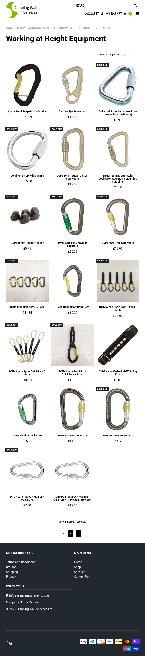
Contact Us (81, 576)
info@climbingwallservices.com (30, 595)
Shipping (12, 572)
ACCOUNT (92, 13)
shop (21, 27)
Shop (77, 567)
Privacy (11, 576)
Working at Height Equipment (51, 27)
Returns (11, 567)
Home (10, 27)
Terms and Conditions (20, 562)
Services (79, 572)
